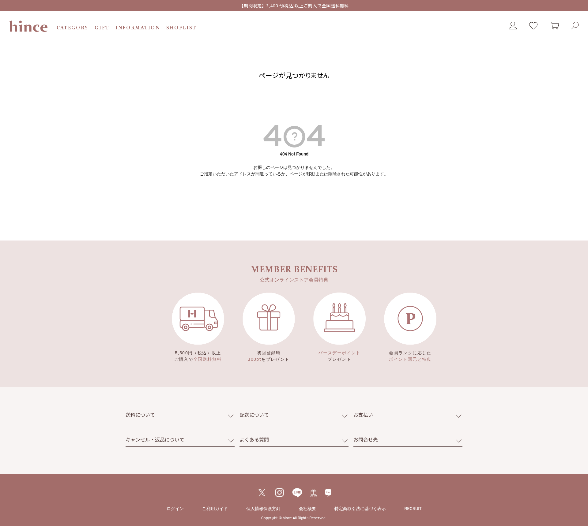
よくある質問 (254, 439)
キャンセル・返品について (155, 439)
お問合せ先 (365, 439)
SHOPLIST (181, 28)
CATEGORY (73, 28)
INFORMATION (137, 28)
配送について (254, 415)
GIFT (102, 28)
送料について (140, 415)
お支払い (363, 415)
